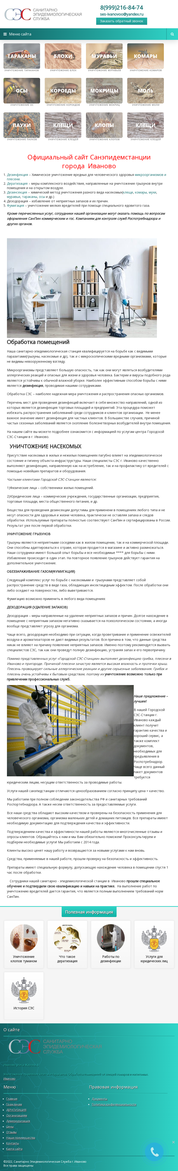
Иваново (9, 1079)
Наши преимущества (20, 1138)
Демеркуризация (18, 1121)
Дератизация (17, 183)
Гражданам (14, 1104)
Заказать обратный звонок (121, 21)
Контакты (12, 1143)
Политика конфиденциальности (114, 1104)
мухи (152, 192)
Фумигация (15, 205)
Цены (10, 1127)
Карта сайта (14, 1149)
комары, (141, 192)
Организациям (16, 1115)
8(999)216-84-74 (121, 7)
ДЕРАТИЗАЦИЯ (16, 1110)
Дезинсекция (17, 192)
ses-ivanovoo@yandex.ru (121, 14)
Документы (99, 1099)
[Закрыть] (173, 1142)
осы (42, 196)
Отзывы (11, 1132)
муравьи (13, 196)
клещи (128, 192)
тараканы (29, 196)
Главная (11, 1099)
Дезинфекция (17, 174)
